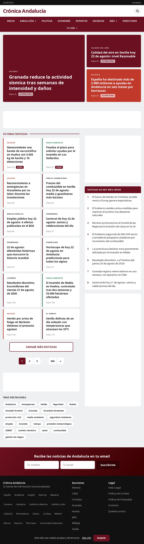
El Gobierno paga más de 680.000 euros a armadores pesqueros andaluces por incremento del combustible (112, 237)
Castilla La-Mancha (38, 504)
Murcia (7, 523)
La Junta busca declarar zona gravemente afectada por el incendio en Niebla (112, 250)
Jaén (74, 517)
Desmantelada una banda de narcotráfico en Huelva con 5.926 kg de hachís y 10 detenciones (21, 154)
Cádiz (75, 493)
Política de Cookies (118, 493)
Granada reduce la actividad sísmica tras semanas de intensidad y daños (40, 82)
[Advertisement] (72, 119)
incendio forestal (13, 410)
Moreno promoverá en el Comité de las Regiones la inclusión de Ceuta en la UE (111, 224)
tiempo (37, 423)
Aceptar (101, 537)
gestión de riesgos (14, 437)
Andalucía (27, 21)
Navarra (18, 523)
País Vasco (31, 523)
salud (44, 430)
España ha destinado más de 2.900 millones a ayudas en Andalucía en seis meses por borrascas (112, 85)
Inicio (11, 21)
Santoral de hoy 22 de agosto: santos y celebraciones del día (60, 222)
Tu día (71, 28)
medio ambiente (35, 417)
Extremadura (22, 513)
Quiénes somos (117, 511)
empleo (9, 423)
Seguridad (58, 404)
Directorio (130, 21)
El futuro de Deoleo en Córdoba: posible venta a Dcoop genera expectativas (112, 198)
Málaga (76, 523)
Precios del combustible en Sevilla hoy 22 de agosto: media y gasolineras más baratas (60, 190)
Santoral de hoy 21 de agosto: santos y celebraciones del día (111, 284)
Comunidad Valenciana (51, 523)
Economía (64, 21)
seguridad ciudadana (60, 417)
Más (112, 21)
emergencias (28, 404)
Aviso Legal (114, 487)
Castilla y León (58, 504)
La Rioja (47, 513)
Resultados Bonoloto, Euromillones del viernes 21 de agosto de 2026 (21, 288)
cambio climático (27, 430)
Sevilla (44, 404)
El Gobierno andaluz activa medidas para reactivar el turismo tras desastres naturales (112, 211)
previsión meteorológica (59, 423)
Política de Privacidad (120, 499)
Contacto (136, 2)
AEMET (8, 430)
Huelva (72, 404)
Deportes (82, 21)
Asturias (43, 494)
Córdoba (77, 499)
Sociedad (98, 21)
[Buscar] (137, 10)
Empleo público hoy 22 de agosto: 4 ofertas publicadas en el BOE (21, 222)
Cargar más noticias (41, 347)
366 (53, 361)
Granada (33, 410)
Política (47, 21)
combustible (59, 430)
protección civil (13, 417)
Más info (86, 537)
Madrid (58, 513)
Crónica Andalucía (24, 11)
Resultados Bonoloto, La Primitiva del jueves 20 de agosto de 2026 (110, 261)
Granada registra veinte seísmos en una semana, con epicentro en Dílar (111, 273)
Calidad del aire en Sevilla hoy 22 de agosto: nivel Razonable (113, 54)
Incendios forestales (54, 410)
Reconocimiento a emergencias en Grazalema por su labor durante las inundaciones (18, 190)
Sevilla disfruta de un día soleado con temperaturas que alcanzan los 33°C (60, 324)
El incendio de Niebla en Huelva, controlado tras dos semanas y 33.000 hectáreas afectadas (60, 290)
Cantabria (21, 504)
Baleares (54, 494)
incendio (23, 423)
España (7, 494)
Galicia (36, 513)
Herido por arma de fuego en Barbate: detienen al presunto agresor (20, 324)
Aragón (31, 494)
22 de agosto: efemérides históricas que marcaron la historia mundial (21, 252)
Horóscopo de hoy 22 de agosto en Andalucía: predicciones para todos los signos (60, 254)
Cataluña (8, 513)
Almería (76, 487)
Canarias (8, 504)
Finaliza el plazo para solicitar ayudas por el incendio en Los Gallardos (60, 153)
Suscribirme (108, 465)
